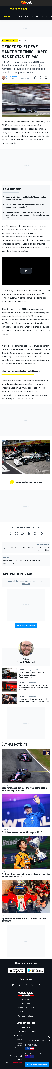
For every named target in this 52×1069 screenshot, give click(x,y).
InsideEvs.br (26, 999)
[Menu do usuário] (46, 9)
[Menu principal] (5, 9)
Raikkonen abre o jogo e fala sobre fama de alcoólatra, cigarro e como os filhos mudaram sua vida (27, 214)
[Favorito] (40, 77)
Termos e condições (17, 1056)
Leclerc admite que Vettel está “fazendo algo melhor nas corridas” (26, 198)
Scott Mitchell (12, 77)
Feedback (26, 1027)
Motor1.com (26, 1003)
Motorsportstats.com (26, 1016)
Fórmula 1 (39, 121)
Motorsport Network (21, 1063)
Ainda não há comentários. (26, 582)
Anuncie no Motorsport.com (26, 1031)
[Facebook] (10, 533)
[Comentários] (46, 77)
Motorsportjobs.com (26, 1008)
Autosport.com (26, 1012)
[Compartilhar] (35, 77)
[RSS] (39, 985)
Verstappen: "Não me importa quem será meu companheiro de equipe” (25, 205)
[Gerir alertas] (41, 533)
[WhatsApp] (22, 533)
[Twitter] (16, 533)
